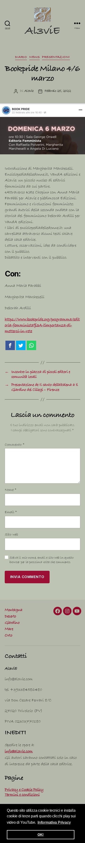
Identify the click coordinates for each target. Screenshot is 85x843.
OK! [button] (40, 834)
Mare (9, 629)
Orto (8, 636)
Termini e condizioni (22, 795)
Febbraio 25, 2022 (58, 91)
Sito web (11, 535)
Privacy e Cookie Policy (24, 790)
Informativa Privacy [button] (54, 822)
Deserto (10, 617)
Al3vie (29, 91)
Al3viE (42, 32)
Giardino (12, 623)
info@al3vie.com (19, 752)
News (34, 57)
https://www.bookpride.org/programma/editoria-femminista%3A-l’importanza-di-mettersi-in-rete (42, 326)
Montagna (13, 610)
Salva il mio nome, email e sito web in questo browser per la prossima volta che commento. (41, 560)
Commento (15, 445)
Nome (11, 490)
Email (11, 513)
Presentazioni (56, 57)
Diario (21, 57)
